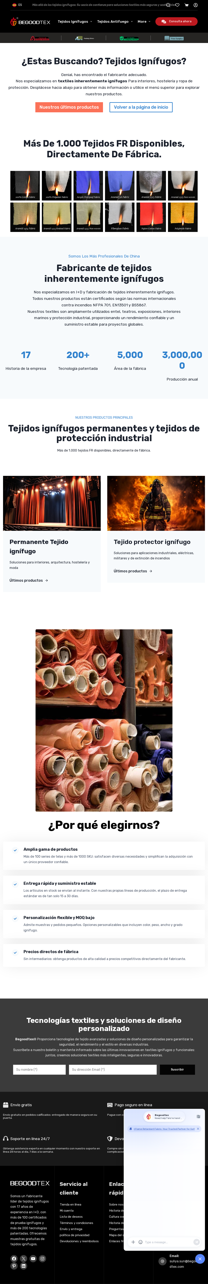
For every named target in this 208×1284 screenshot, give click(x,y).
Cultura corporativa (122, 1217)
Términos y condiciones (76, 1223)
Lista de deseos (71, 1217)
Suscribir (177, 1069)
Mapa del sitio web (122, 1235)
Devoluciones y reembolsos (79, 1241)
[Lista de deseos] (177, 5)
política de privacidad (74, 1235)
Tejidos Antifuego (113, 21)
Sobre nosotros (120, 1204)
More (142, 21)
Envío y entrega (71, 1229)
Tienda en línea (70, 1204)
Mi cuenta (67, 1210)
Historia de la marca (123, 1223)
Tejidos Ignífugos (73, 21)
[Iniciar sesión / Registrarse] (196, 5)
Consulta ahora (180, 21)
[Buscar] (168, 5)
